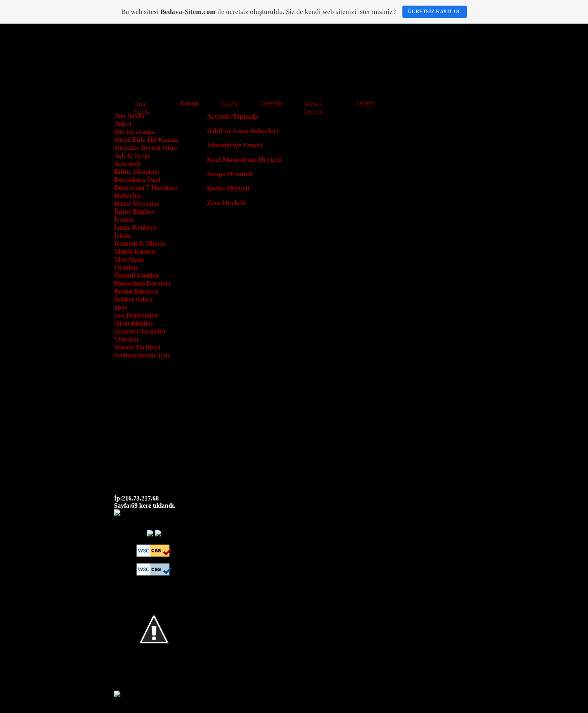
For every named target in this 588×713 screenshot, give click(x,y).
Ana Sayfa (142, 107)
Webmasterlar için (141, 355)
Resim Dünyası (136, 291)
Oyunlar (126, 267)
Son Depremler (136, 315)
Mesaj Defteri (314, 107)
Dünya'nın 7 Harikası (145, 187)
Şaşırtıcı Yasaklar (140, 331)
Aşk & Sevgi (132, 155)
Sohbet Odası (133, 299)
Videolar (127, 339)
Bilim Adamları (137, 171)
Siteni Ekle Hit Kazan (146, 139)
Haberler (127, 195)
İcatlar (124, 219)
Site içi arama (134, 131)
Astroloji (127, 163)
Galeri (229, 103)
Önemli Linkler (136, 275)
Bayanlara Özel (137, 179)
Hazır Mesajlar (137, 203)
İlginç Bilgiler (134, 211)
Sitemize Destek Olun (145, 147)
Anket (123, 123)
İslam (122, 235)
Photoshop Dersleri (142, 283)
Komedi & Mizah (139, 243)
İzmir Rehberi (135, 227)
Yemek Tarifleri (137, 347)
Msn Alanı (129, 259)
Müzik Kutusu (135, 251)
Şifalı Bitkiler (134, 323)
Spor (121, 307)
